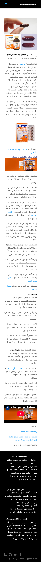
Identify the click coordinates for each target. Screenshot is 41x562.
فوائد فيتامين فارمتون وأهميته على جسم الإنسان (22, 55)
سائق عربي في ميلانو (23, 509)
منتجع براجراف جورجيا (21, 538)
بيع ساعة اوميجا (25, 476)
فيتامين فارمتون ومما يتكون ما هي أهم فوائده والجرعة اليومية (22, 438)
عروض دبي (22, 463)
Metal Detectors (19, 468)
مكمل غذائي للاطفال (14, 368)
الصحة (10, 58)
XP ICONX (33, 469)
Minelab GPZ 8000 (20, 525)
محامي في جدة (23, 505)
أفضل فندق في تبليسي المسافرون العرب (24, 494)
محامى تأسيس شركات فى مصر (22, 465)
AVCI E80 (17, 528)
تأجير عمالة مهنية (24, 479)
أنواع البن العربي (16, 512)
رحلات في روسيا (25, 499)
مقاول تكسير (26, 535)
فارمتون (22, 64)
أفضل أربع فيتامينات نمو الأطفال (22, 151)
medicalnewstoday (29, 431)
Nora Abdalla (28, 58)
